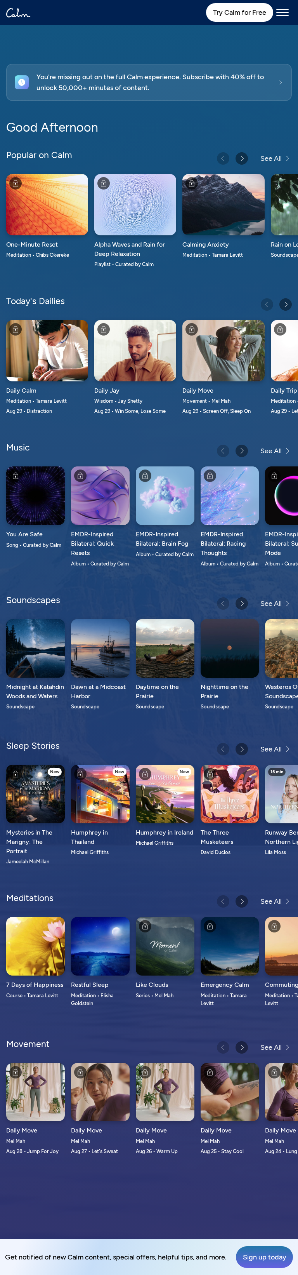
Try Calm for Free (239, 12)
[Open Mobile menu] (282, 12)
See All (271, 158)
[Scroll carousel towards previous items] (223, 158)
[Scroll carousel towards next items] (242, 158)
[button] (149, 82)
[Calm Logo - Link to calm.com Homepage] (18, 12)
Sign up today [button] (264, 1257)
